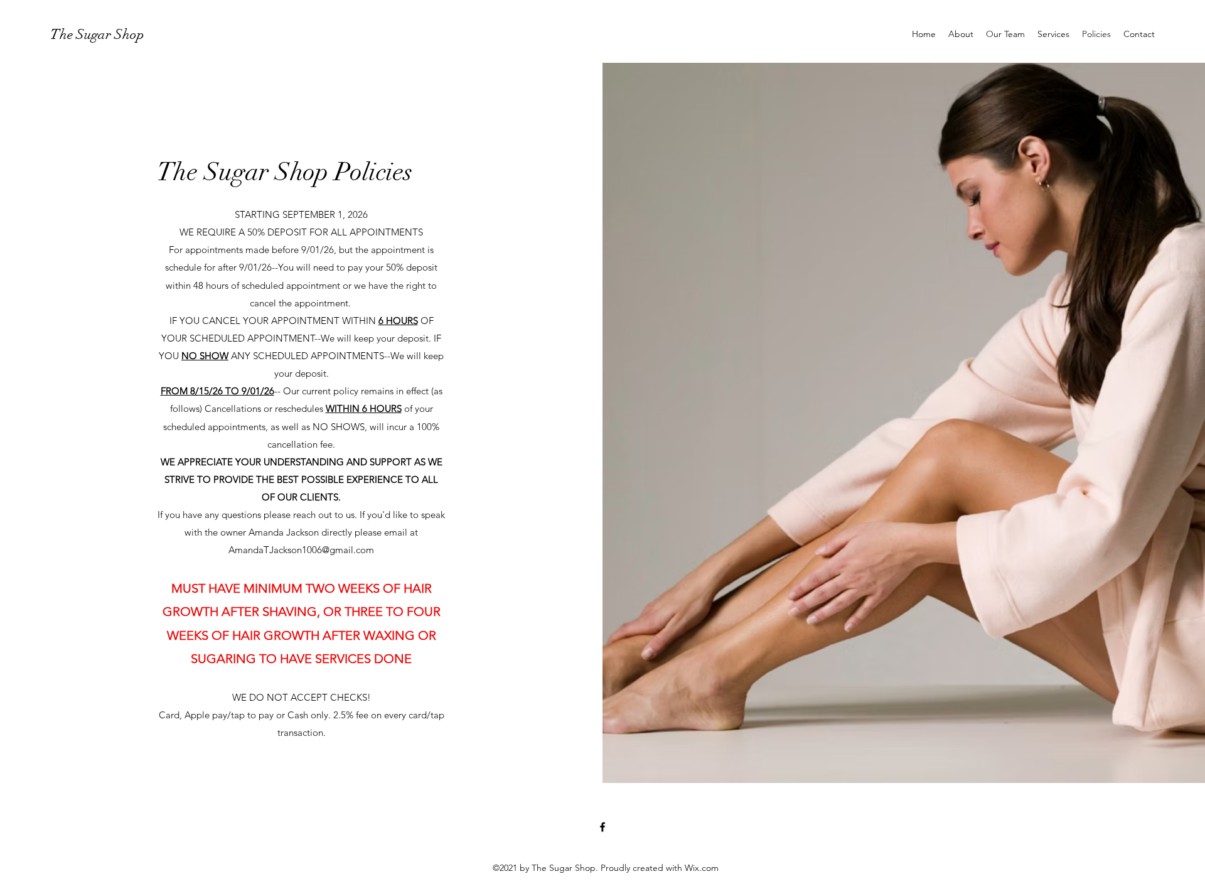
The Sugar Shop (97, 34)
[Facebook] (602, 827)
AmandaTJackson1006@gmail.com (301, 550)
